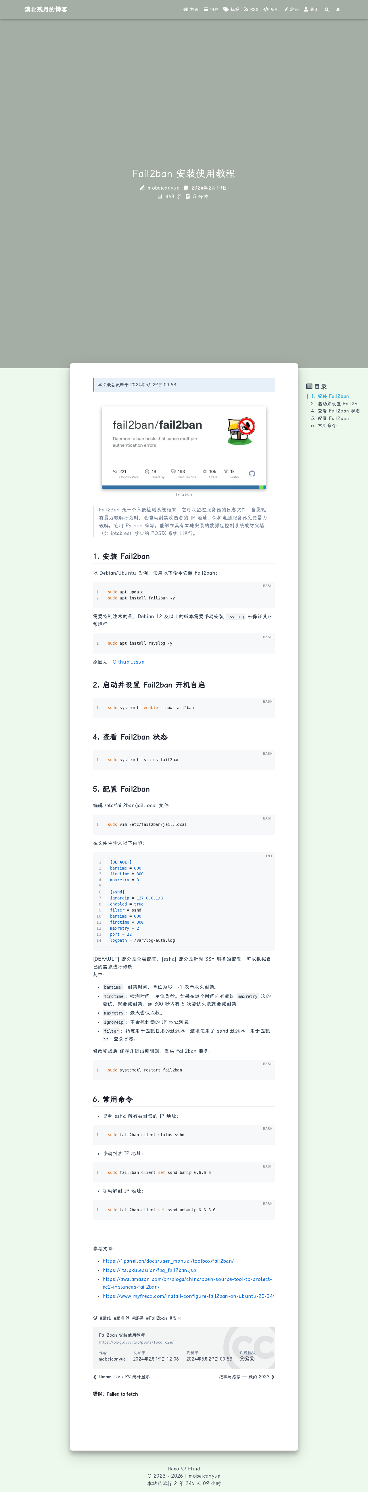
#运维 (105, 1318)
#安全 (175, 1318)
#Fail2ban (156, 1318)
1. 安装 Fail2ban (330, 396)
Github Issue (128, 662)
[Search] (326, 9)
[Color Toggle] (338, 9)
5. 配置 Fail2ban (330, 418)
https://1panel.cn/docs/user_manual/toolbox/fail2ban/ (168, 1261)
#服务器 (122, 1318)
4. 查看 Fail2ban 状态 (335, 411)
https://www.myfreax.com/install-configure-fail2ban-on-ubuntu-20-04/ (189, 1296)
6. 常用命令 (323, 425)
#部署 (138, 1318)
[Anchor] (89, 556)
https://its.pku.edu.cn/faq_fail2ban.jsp (149, 1270)
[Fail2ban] (184, 447)
